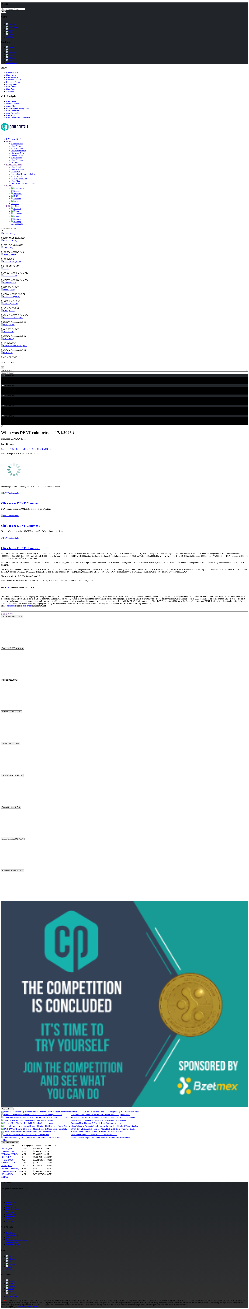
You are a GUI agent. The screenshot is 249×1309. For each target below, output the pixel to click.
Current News (12, 73)
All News (10, 91)
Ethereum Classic (8, 320)
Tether (3, 257)
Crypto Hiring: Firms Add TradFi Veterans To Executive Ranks (97, 1132)
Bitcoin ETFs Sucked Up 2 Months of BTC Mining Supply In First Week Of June (105, 1112)
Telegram (20, 449)
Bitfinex (11, 58)
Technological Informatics (27, 1307)
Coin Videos (11, 87)
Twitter (12, 449)
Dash (3, 327)
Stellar (3, 292)
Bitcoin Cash (6, 299)
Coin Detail (11, 101)
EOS (3, 355)
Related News (7, 614)
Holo (3, 313)
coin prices (27, 606)
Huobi (11, 50)
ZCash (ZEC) (7, 1174)
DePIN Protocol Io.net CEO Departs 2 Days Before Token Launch (98, 1120)
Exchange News (13, 82)
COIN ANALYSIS (14, 165)
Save (4, 373)
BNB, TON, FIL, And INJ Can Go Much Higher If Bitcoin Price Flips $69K (103, 1129)
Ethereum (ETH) (8, 1151)
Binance (12, 47)
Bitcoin (11, 24)
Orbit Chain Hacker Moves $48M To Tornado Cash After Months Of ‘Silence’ (103, 1117)
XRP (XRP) (6, 1157)
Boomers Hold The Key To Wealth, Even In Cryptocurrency (96, 1123)
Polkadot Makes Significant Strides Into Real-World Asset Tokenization (100, 1137)
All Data (4, 1140)
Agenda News (7, 1109)
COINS (9, 186)
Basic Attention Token (10, 348)
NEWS (9, 141)
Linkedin (28, 449)
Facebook (5, 449)
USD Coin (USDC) (9, 1154)
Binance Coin (6, 264)
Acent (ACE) (6, 1165)
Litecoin (12, 32)
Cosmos (4, 306)
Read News (46, 449)
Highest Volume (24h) (10, 1143)
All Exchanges (12, 62)
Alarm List (10, 106)
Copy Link (36, 449)
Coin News (11, 75)
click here (11, 606)
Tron (10, 35)
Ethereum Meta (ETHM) (11, 1171)
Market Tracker (12, 104)
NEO (3, 341)
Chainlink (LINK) (8, 1163)
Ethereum (12, 27)
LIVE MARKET (13, 139)
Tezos (3, 334)
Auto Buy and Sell (14, 113)
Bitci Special (18, 188)
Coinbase (12, 52)
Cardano (4, 278)
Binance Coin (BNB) (10, 1168)
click (9, 587)
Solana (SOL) (7, 1160)
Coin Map (10, 115)
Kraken (11, 55)
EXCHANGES (12, 206)
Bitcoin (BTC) (7, 1148)
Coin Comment (12, 111)
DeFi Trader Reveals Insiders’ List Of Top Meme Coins (94, 1134)
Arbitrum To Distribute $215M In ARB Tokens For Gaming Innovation (100, 1114)
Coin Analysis (12, 77)
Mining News (12, 84)
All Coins (10, 37)
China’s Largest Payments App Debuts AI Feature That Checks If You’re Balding (104, 1126)
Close (11, 373)
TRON (4, 271)
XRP (10, 29)
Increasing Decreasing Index (18, 108)
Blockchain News (13, 80)
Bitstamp (12, 60)
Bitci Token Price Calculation (18, 118)
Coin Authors (12, 89)
